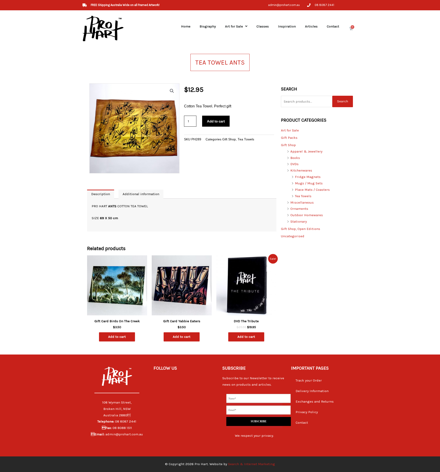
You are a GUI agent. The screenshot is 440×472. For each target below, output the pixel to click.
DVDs (294, 164)
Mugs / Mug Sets (309, 183)
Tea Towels (246, 139)
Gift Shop (229, 139)
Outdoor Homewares (306, 215)
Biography (208, 26)
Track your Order (309, 380)
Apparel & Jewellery (306, 151)
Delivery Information (312, 391)
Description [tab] (100, 194)
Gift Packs (289, 138)
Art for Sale (234, 26)
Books (295, 158)
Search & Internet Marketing (251, 464)
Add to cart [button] (117, 337)
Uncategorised (292, 236)
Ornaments (299, 209)
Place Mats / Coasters (312, 190)
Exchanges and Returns (315, 401)
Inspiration (287, 26)
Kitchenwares (301, 170)
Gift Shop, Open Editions (300, 229)
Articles (311, 26)
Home (185, 26)
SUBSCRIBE (258, 421)
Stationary (298, 221)
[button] (172, 91)
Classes (262, 26)
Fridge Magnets (308, 177)
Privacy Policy (307, 412)
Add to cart (216, 121)
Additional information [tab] (141, 194)
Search (342, 101)
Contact (333, 26)
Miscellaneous (302, 202)
